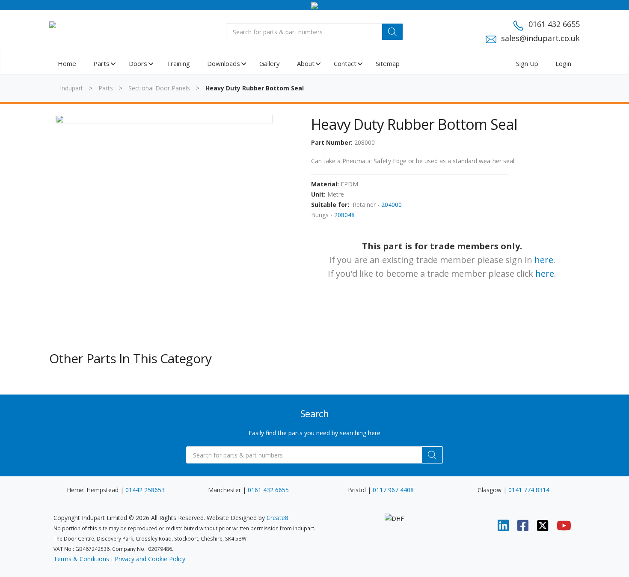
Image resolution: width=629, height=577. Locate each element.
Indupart (71, 88)
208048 (344, 215)
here (543, 260)
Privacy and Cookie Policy (150, 559)
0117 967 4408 (393, 490)
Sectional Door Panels (159, 88)
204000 (391, 204)
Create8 (277, 518)
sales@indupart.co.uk (540, 38)
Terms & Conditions (81, 559)
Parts (105, 88)
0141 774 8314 (528, 490)
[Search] (392, 31)
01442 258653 (145, 490)
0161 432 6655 (554, 24)
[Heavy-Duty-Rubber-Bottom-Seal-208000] (164, 223)
